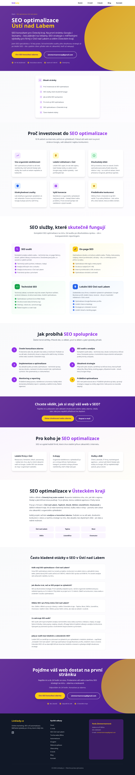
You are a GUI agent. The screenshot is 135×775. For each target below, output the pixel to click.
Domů (80, 3)
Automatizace (55, 738)
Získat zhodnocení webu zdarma (58, 418)
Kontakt (119, 3)
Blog (109, 3)
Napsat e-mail (84, 418)
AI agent (53, 742)
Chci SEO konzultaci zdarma (26, 54)
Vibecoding (54, 748)
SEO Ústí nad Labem (57, 732)
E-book (100, 3)
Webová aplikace (56, 745)
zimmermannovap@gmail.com (60, 55)
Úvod (13, 14)
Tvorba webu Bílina (57, 735)
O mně (90, 3)
